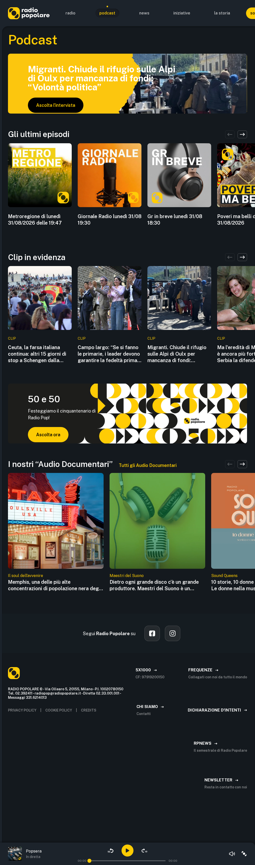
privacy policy (22, 710)
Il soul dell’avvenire (25, 575)
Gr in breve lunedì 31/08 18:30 (174, 219)
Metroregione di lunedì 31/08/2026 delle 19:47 (35, 219)
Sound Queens (224, 575)
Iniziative (181, 13)
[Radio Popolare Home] (29, 13)
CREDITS (88, 710)
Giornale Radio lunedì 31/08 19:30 (109, 219)
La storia (222, 13)
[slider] (89, 861)
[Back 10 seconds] (111, 851)
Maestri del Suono (127, 575)
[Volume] (232, 854)
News (144, 13)
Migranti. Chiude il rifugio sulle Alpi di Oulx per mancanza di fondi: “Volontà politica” (176, 354)
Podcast (107, 13)
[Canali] (244, 854)
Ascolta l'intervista (55, 105)
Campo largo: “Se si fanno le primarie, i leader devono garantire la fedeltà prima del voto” (109, 354)
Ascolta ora (48, 434)
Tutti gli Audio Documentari (148, 465)
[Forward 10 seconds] (144, 851)
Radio (70, 13)
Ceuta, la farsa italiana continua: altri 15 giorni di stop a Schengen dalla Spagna (37, 354)
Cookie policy (58, 710)
